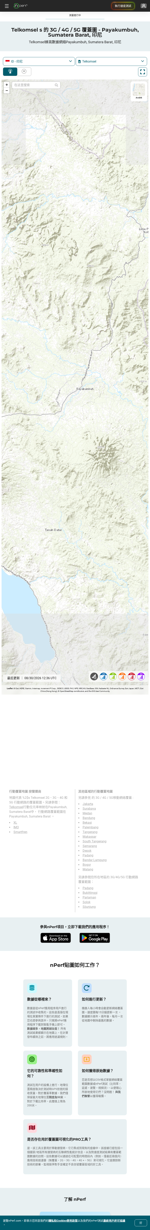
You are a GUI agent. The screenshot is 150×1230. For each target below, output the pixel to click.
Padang (88, 855)
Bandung (89, 818)
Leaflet (9, 688)
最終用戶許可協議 (114, 1220)
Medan (87, 813)
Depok (87, 851)
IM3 (16, 827)
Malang (88, 869)
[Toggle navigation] (6, 6)
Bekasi (87, 822)
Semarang (90, 846)
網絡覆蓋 (10, 71)
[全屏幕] (142, 71)
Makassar (89, 837)
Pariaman (89, 897)
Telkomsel (16, 807)
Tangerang (90, 832)
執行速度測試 (123, 5)
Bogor (87, 865)
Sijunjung (89, 907)
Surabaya (89, 808)
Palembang (90, 827)
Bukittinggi (90, 893)
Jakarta (88, 804)
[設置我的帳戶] (143, 5)
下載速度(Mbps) (23, 71)
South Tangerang (94, 841)
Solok (86, 902)
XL (15, 822)
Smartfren (20, 832)
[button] (7, 85)
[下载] (55, 938)
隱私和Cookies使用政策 (63, 1220)
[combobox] (39, 61)
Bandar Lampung (95, 860)
